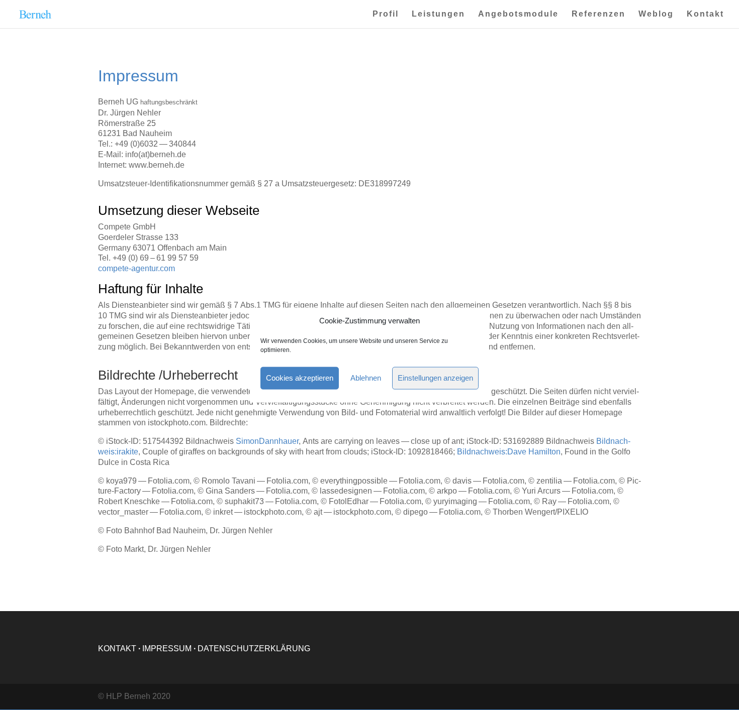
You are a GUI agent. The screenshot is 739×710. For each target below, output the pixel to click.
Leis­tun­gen (438, 14)
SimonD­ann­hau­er (267, 441)
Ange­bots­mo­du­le (518, 14)
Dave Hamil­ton (509, 451)
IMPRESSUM (167, 648)
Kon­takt (705, 14)
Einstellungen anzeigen (435, 378)
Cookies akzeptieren (299, 378)
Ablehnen (365, 378)
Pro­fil (386, 14)
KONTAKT (117, 648)
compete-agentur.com (136, 268)
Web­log (656, 14)
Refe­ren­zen (598, 14)
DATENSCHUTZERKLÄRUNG (254, 648)
